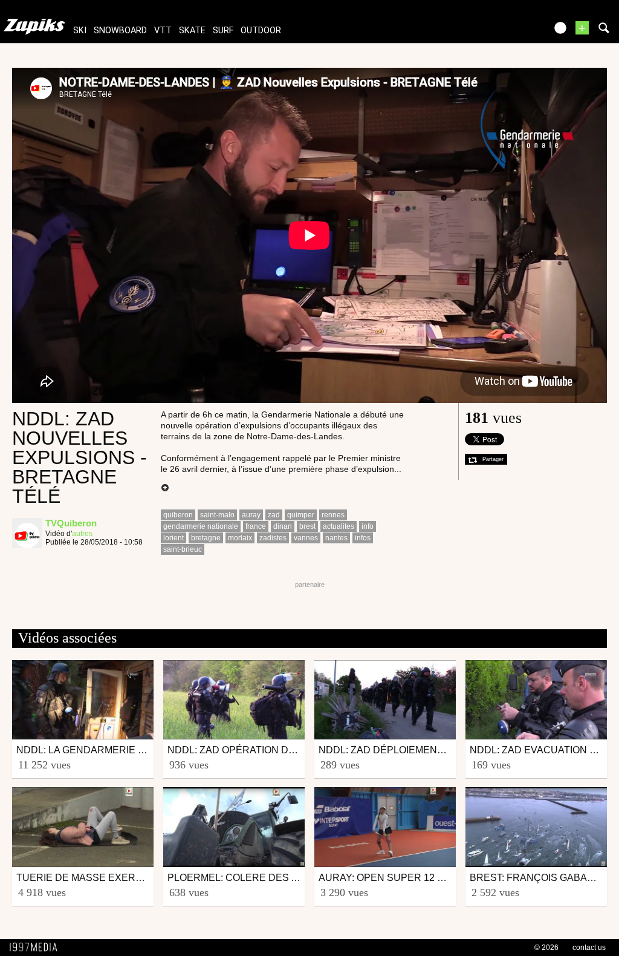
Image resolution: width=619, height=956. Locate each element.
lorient (173, 538)
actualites (338, 526)
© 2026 (546, 947)
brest (307, 526)
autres (82, 533)
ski (79, 30)
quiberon (178, 515)
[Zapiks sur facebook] (511, 31)
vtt (163, 30)
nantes (336, 538)
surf (223, 30)
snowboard (120, 30)
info (367, 526)
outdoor (261, 30)
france (255, 526)
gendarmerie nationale (200, 526)
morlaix (240, 538)
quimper (300, 515)
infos (363, 538)
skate (192, 30)
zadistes (273, 538)
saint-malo (217, 515)
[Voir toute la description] (165, 488)
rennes (333, 515)
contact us (589, 947)
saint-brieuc (182, 549)
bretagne (206, 538)
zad (274, 515)
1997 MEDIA (36, 947)
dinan (282, 526)
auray (251, 515)
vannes (306, 538)
